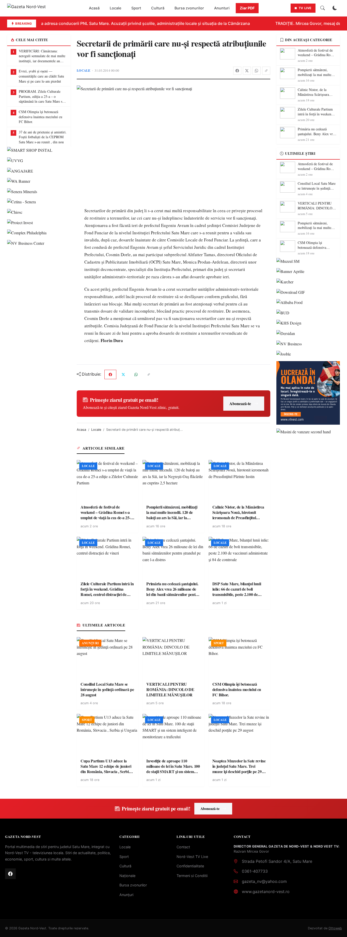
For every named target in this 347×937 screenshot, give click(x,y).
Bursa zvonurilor (189, 8)
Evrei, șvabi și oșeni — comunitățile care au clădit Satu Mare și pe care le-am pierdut (41, 76)
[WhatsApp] (257, 71)
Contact (183, 847)
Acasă (94, 8)
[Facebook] (237, 71)
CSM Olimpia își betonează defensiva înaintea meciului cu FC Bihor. (40, 116)
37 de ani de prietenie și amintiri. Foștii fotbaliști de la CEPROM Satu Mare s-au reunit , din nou (43, 137)
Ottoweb (335, 928)
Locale (115, 8)
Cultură (157, 8)
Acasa (81, 430)
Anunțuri (126, 895)
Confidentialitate (190, 866)
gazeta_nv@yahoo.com (264, 881)
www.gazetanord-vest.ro (266, 891)
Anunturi (222, 8)
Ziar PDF (247, 8)
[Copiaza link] (266, 71)
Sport (136, 8)
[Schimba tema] (335, 8)
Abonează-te (240, 403)
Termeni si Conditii (192, 875)
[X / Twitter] (247, 71)
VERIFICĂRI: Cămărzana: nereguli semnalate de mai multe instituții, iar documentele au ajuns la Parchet (42, 56)
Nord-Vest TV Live (192, 856)
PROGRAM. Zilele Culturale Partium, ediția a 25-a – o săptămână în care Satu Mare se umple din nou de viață (41, 96)
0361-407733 (255, 871)
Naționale (127, 875)
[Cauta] (323, 8)
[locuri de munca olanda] (308, 393)
